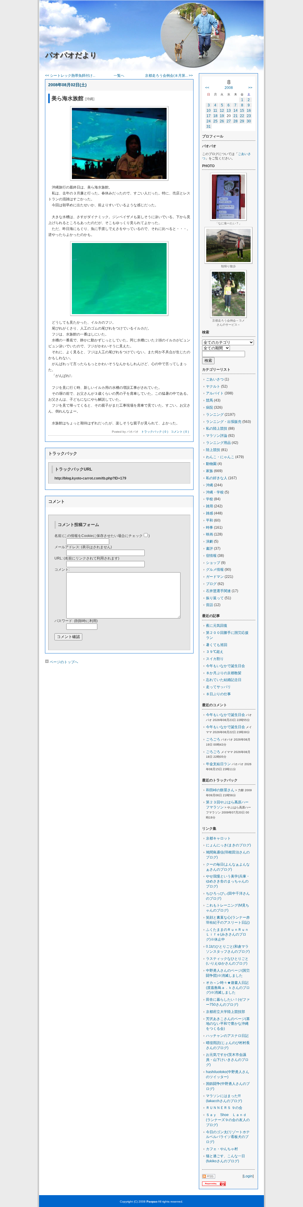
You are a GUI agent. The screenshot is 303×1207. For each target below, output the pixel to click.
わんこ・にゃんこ (220, 457)
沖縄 (209, 485)
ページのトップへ (63, 662)
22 (242, 116)
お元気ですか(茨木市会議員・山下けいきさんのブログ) (227, 1060)
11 (215, 110)
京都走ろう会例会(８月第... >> (169, 75)
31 (209, 126)
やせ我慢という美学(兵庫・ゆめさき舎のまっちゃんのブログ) (228, 881)
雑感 (209, 513)
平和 (209, 520)
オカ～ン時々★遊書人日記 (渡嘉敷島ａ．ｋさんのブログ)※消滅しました (229, 988)
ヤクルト (213, 386)
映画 (209, 534)
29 (242, 121)
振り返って (215, 598)
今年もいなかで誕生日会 (225, 666)
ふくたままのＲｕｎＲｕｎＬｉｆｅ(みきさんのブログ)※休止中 (227, 935)
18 (215, 116)
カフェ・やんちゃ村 (222, 1149)
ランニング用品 (218, 443)
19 (222, 116)
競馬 (209, 400)
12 (222, 110)
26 (222, 121)
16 (249, 110)
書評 (209, 548)
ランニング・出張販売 (223, 422)
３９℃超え (214, 652)
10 (209, 110)
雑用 (209, 506)
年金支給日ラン (218, 764)
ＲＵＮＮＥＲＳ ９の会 (224, 1108)
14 (235, 110)
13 (229, 110)
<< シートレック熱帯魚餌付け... (70, 75)
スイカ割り (215, 659)
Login (248, 1176)
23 (249, 116)
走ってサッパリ (218, 687)
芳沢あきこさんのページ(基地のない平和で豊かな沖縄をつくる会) (228, 1024)
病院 (209, 407)
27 (229, 121)
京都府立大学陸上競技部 (225, 1012)
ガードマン (215, 577)
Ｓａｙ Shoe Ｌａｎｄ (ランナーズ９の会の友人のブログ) (228, 1120)
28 (235, 121)
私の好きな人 (216, 478)
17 (209, 116)
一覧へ (119, 75)
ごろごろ (213, 739)
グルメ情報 (215, 569)
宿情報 (211, 556)
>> (250, 88)
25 (215, 121)
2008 (229, 88)
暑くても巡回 (216, 645)
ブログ (211, 584)
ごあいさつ (215, 379)
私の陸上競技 (216, 428)
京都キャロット (218, 838)
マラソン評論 (216, 436)
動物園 (211, 464)
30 (249, 121)
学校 (209, 499)
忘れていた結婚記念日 (223, 680)
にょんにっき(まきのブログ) (228, 845)
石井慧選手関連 (218, 591)
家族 (209, 471)
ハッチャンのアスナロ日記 (227, 1036)
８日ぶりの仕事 (218, 694)
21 (235, 116)
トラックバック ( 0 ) (154, 431)
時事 (209, 527)
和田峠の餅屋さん (220, 790)
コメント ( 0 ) (180, 431)
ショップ (213, 563)
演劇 (209, 541)
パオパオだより (71, 55)
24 (209, 121)
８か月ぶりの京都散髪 (223, 673)
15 (242, 110)
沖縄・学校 (215, 492)
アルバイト (215, 393)
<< (207, 88)
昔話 (209, 605)
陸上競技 (213, 450)
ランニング (215, 415)
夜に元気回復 (216, 626)
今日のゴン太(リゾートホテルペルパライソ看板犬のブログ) (228, 1137)
